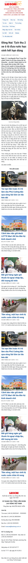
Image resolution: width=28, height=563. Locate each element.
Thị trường (18, 23)
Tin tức (4, 23)
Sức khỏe (17, 30)
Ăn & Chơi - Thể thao (8, 26)
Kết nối (11, 33)
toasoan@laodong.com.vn (13, 526)
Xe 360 (4, 33)
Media (17, 33)
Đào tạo (12, 20)
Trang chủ (5, 20)
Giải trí (11, 23)
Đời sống (20, 20)
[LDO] (14, 179)
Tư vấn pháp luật (7, 36)
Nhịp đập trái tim (7, 30)
